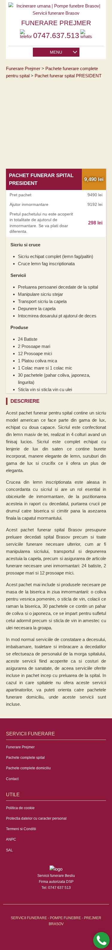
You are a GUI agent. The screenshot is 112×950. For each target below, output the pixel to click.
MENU (56, 52)
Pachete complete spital (25, 758)
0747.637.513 (56, 35)
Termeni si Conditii (21, 829)
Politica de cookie (20, 808)
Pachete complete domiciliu (28, 768)
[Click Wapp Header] (86, 35)
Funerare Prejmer (20, 747)
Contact (12, 779)
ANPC (11, 839)
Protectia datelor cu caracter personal (36, 818)
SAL (9, 850)
